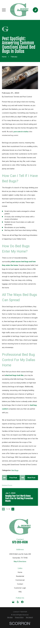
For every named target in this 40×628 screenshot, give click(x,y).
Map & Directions (20, 561)
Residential (20, 576)
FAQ (20, 592)
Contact (20, 584)
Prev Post (13, 478)
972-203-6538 (20, 542)
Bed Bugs (15, 470)
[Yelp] (18, 602)
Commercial (20, 580)
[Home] (19, 10)
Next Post (31, 478)
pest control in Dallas (21, 131)
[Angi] (27, 602)
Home (20, 572)
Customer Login (20, 588)
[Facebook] (22, 602)
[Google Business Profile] (13, 602)
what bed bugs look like (14, 375)
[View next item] (12, 509)
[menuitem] (10, 617)
